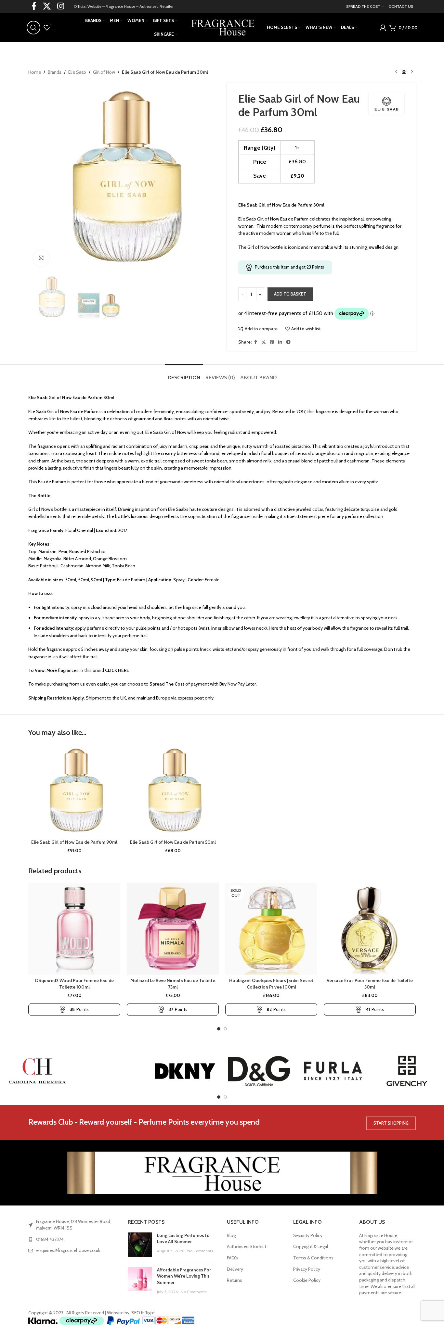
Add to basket (290, 294)
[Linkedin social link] (280, 342)
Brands (54, 72)
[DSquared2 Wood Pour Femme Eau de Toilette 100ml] (74, 929)
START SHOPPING (391, 1123)
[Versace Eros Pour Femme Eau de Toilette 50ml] (370, 929)
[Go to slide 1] (218, 1028)
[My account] (383, 27)
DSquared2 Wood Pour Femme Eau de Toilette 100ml (74, 984)
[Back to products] (404, 72)
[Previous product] (396, 72)
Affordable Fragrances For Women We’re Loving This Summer (184, 1276)
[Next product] (412, 72)
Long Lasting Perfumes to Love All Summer (183, 1238)
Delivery (235, 1269)
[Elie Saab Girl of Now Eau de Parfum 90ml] (74, 790)
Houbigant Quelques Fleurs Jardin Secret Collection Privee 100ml (271, 984)
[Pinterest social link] (272, 342)
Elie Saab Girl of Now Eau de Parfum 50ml (173, 842)
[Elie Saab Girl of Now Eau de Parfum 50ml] (173, 790)
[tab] (184, 374)
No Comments (200, 1250)
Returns (234, 1280)
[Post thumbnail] (140, 1244)
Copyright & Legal (310, 1246)
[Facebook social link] (255, 342)
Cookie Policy (306, 1280)
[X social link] (263, 342)
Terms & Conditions (313, 1258)
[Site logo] (222, 27)
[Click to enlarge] (41, 258)
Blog (231, 1235)
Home (34, 72)
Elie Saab (77, 72)
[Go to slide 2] (225, 1028)
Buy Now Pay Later (237, 684)
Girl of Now (104, 72)
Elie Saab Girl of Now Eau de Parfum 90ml (74, 842)
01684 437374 (50, 1239)
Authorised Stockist (246, 1246)
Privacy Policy (306, 1269)
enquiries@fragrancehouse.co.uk (68, 1250)
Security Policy (307, 1235)
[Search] (33, 27)
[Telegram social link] (288, 342)
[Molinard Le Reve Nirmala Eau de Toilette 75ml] (173, 929)
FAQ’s (232, 1258)
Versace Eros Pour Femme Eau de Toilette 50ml (370, 984)
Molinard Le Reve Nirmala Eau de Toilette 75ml (172, 984)
